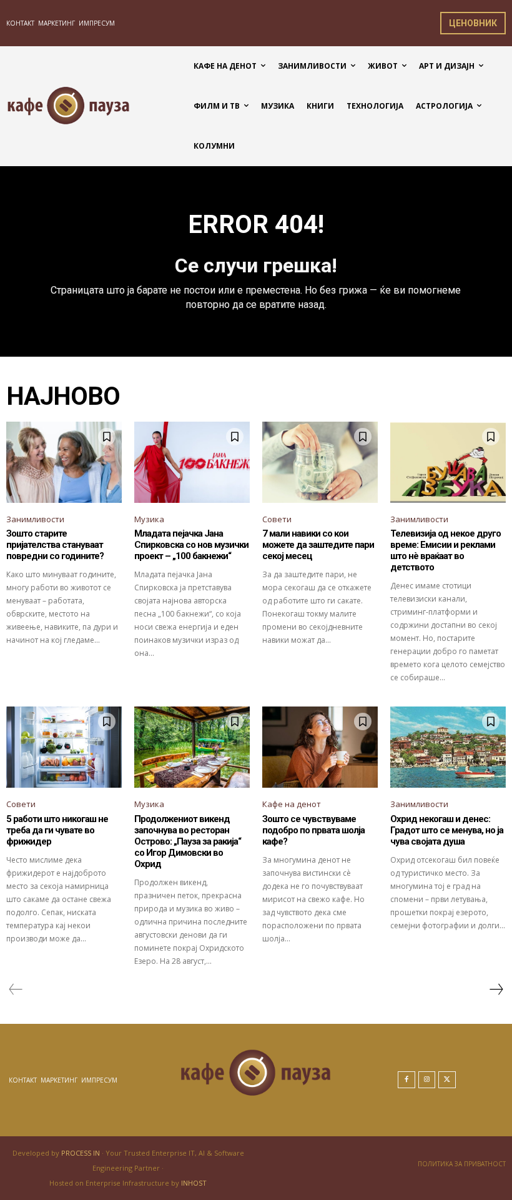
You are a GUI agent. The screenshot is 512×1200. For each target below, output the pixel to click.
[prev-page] (16, 989)
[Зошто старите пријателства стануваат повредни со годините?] (64, 462)
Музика (149, 519)
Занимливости (35, 519)
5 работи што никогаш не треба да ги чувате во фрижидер (57, 830)
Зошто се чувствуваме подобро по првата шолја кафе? (313, 830)
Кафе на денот (291, 804)
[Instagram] (427, 1080)
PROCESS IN (81, 1153)
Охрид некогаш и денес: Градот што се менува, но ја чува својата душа (446, 830)
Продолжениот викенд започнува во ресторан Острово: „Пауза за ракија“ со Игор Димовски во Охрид (187, 841)
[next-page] (496, 989)
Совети (277, 519)
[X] (447, 1080)
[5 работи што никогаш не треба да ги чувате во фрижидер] (64, 747)
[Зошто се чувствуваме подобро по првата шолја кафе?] (320, 747)
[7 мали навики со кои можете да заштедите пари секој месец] (320, 462)
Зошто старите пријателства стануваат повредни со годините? (55, 545)
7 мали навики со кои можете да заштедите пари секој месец (318, 545)
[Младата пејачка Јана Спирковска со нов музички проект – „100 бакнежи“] (192, 462)
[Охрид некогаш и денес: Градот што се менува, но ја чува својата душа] (448, 747)
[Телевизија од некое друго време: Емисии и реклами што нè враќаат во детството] (448, 462)
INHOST (194, 1183)
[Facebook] (406, 1080)
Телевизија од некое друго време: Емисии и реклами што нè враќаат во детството (445, 550)
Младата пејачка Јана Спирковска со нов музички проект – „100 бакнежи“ (191, 545)
